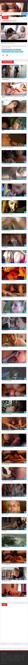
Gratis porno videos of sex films (15, 659)
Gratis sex (11, 655)
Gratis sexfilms (4, 655)
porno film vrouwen (17, 49)
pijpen (13, 51)
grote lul (16, 51)
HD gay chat (16, 660)
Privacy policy (4, 663)
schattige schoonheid (6, 51)
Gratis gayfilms (16, 656)
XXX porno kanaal (17, 655)
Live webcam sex (8, 656)
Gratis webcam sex (9, 657)
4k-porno (21, 51)
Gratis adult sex (10, 660)
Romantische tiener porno (7, 49)
